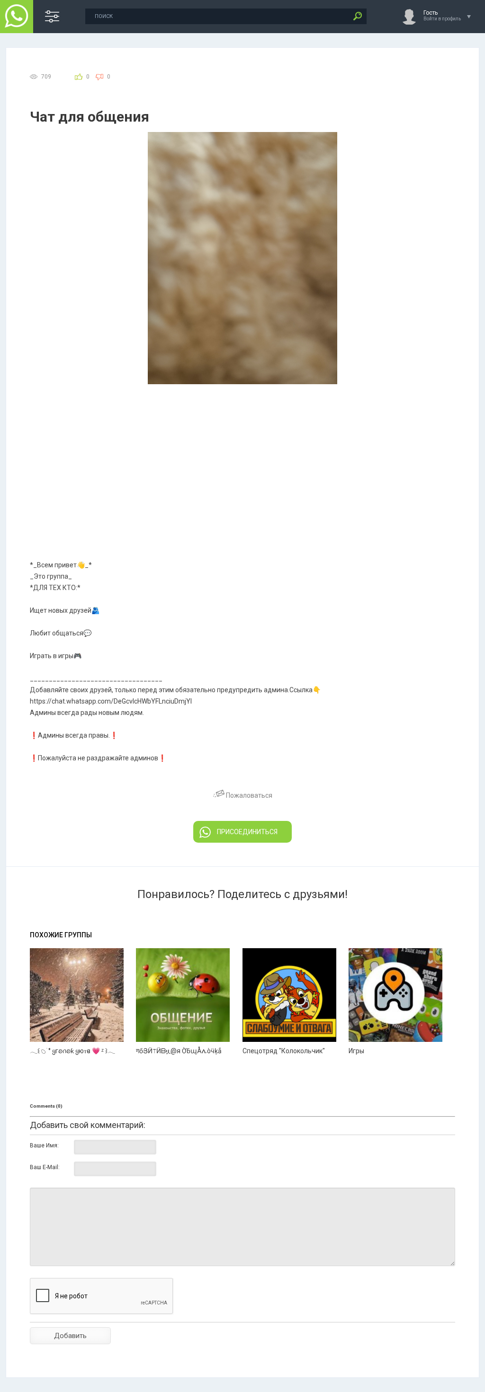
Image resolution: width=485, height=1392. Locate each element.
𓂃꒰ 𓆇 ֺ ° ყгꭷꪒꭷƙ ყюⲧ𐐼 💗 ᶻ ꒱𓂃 (72, 1051)
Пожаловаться (248, 795)
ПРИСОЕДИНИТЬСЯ (247, 832)
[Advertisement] (242, 455)
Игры (356, 1051)
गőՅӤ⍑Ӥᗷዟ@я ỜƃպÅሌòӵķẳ (179, 1051)
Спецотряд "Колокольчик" (283, 1051)
